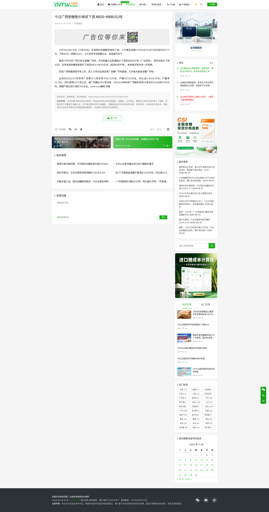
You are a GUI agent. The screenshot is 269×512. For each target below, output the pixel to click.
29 (191, 475)
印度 (196, 402)
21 (185, 470)
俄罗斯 (196, 398)
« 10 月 (180, 479)
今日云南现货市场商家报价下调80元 (193, 324)
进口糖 (209, 427)
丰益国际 (210, 390)
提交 (163, 217)
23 (196, 470)
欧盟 (209, 411)
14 (185, 465)
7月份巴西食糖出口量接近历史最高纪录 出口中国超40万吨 (204, 314)
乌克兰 (183, 394)
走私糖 (183, 427)
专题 (144, 4)
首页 (102, 4)
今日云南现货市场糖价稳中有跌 (191, 358)
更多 (211, 63)
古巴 (209, 402)
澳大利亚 (197, 415)
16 (196, 465)
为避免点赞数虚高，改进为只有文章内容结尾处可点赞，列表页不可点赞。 (196, 84)
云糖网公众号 (116, 4)
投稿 (213, 4)
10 (201, 460)
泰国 (183, 415)
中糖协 (196, 390)
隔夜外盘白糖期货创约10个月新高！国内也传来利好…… (203, 338)
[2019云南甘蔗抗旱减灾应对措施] (184, 371)
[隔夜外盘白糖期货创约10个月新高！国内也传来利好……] (184, 338)
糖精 (196, 419)
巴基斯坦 (197, 406)
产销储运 (186, 4)
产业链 (172, 4)
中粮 (183, 390)
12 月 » (188, 479)
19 (212, 465)
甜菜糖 (209, 415)
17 (201, 465)
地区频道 (157, 4)
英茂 (196, 423)
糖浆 (183, 419)
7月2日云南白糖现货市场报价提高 (192, 348)
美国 (183, 423)
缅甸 (208, 419)
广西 (183, 411)
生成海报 (61, 129)
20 (180, 470)
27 (180, 475)
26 (212, 470)
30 (196, 475)
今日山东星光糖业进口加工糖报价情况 (195, 193)
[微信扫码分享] (70, 129)
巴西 (209, 406)
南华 (209, 398)
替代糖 (196, 411)
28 (185, 475)
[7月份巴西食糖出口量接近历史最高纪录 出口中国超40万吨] (184, 314)
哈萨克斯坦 (184, 406)
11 (207, 460)
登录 (58, 217)
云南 (196, 394)
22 (191, 470)
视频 (208, 423)
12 (212, 460)
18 (207, 465)
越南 (196, 427)
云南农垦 (210, 394)
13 (180, 465)
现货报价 (132, 4)
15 (191, 465)
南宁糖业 (184, 402)
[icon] (197, 500)
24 (201, 470)
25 (207, 470)
